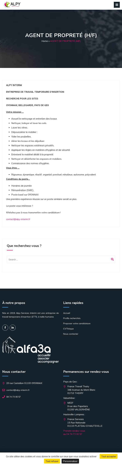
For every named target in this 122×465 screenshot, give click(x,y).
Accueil (66, 313)
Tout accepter (108, 456)
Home (45, 41)
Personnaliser (70, 461)
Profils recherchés (71, 318)
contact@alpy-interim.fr (18, 219)
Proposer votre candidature (76, 323)
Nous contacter (70, 334)
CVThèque (68, 328)
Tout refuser (52, 461)
